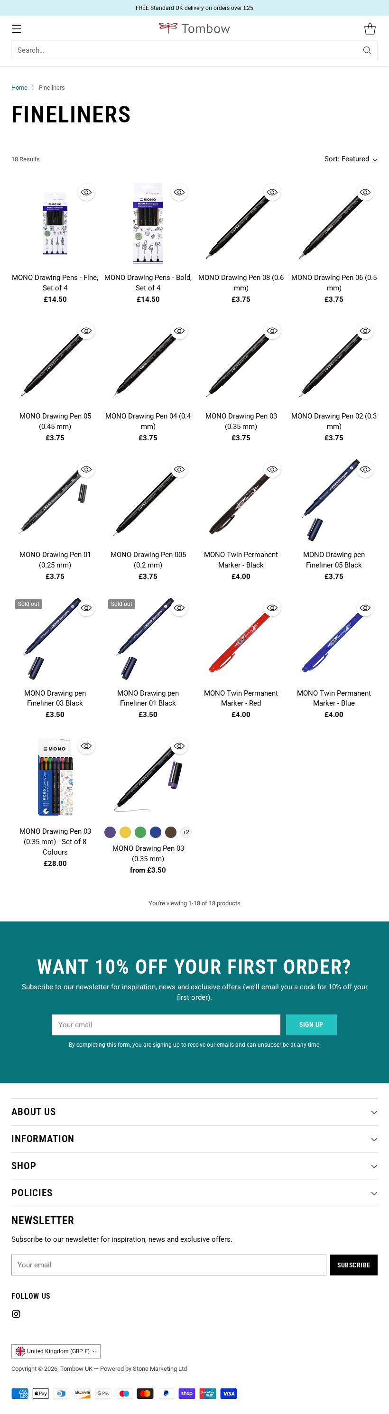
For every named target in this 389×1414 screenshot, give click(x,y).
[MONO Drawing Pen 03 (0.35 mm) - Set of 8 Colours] (55, 777)
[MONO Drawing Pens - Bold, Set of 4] (148, 223)
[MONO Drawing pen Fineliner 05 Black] (334, 500)
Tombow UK (76, 1368)
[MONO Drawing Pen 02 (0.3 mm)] (334, 362)
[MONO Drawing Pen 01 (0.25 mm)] (55, 500)
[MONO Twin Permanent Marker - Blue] (334, 639)
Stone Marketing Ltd (160, 1368)
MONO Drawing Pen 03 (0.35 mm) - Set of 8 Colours (55, 841)
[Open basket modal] (370, 28)
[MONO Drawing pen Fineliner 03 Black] (55, 639)
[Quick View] (86, 192)
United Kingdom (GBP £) (58, 1351)
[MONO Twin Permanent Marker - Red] (241, 639)
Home (19, 87)
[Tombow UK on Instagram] (16, 1315)
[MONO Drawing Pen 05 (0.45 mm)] (55, 362)
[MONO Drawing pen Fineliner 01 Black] (148, 639)
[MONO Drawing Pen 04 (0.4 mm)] (148, 362)
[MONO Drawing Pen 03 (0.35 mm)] (241, 362)
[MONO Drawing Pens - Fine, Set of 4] (55, 223)
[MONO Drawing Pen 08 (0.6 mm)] (241, 223)
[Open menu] (16, 28)
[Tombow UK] (194, 28)
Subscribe (353, 1265)
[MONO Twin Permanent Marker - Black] (241, 500)
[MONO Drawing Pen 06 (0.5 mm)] (334, 223)
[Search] (367, 50)
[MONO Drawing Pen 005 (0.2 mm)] (148, 500)
